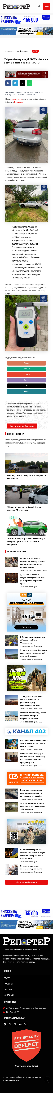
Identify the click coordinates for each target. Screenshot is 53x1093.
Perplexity (26, 391)
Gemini (26, 380)
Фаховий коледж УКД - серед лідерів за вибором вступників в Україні (33, 715)
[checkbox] (47, 1079)
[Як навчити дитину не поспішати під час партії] (11, 869)
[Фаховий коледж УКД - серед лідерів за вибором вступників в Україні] (11, 716)
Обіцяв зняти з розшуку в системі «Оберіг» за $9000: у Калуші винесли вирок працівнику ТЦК (32, 757)
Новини (8, 983)
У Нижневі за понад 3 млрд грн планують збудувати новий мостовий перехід (33, 653)
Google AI (26, 374)
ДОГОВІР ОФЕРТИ (11, 1080)
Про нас (8, 989)
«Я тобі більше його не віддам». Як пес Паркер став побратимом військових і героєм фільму (32, 562)
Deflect (35, 1066)
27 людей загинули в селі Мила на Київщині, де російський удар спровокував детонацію (31, 700)
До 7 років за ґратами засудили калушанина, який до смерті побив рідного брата (32, 579)
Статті (7, 978)
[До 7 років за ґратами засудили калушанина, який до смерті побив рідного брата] (11, 578)
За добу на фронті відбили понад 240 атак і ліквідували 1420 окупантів (33, 806)
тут (6, 446)
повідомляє (17, 99)
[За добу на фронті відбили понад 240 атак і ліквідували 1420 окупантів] (11, 807)
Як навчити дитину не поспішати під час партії (31, 867)
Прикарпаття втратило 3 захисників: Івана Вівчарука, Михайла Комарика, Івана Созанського (33, 854)
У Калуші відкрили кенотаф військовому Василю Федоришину (32, 640)
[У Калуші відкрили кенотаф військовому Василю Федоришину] (11, 640)
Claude (26, 363)
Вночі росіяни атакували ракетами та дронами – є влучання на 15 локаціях (31, 793)
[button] (8, 83)
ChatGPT (26, 369)
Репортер (18, 102)
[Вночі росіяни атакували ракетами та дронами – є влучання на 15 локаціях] (11, 794)
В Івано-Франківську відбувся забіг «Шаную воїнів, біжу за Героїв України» (33, 743)
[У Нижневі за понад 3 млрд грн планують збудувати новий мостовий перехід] (11, 654)
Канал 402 (9, 995)
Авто (35, 51)
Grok (26, 386)
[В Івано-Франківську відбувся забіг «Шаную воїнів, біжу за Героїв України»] (11, 744)
